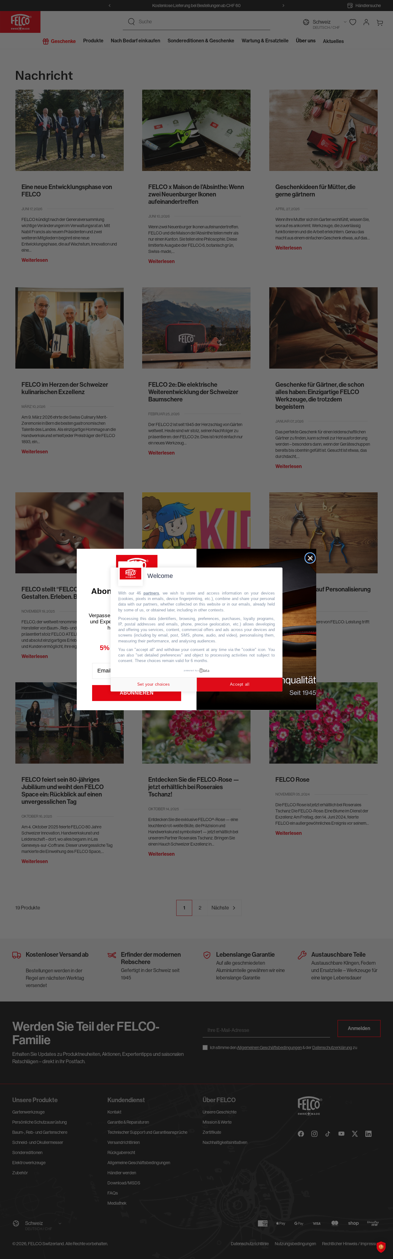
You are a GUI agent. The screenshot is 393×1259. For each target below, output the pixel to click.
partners (151, 593)
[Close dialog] (310, 558)
